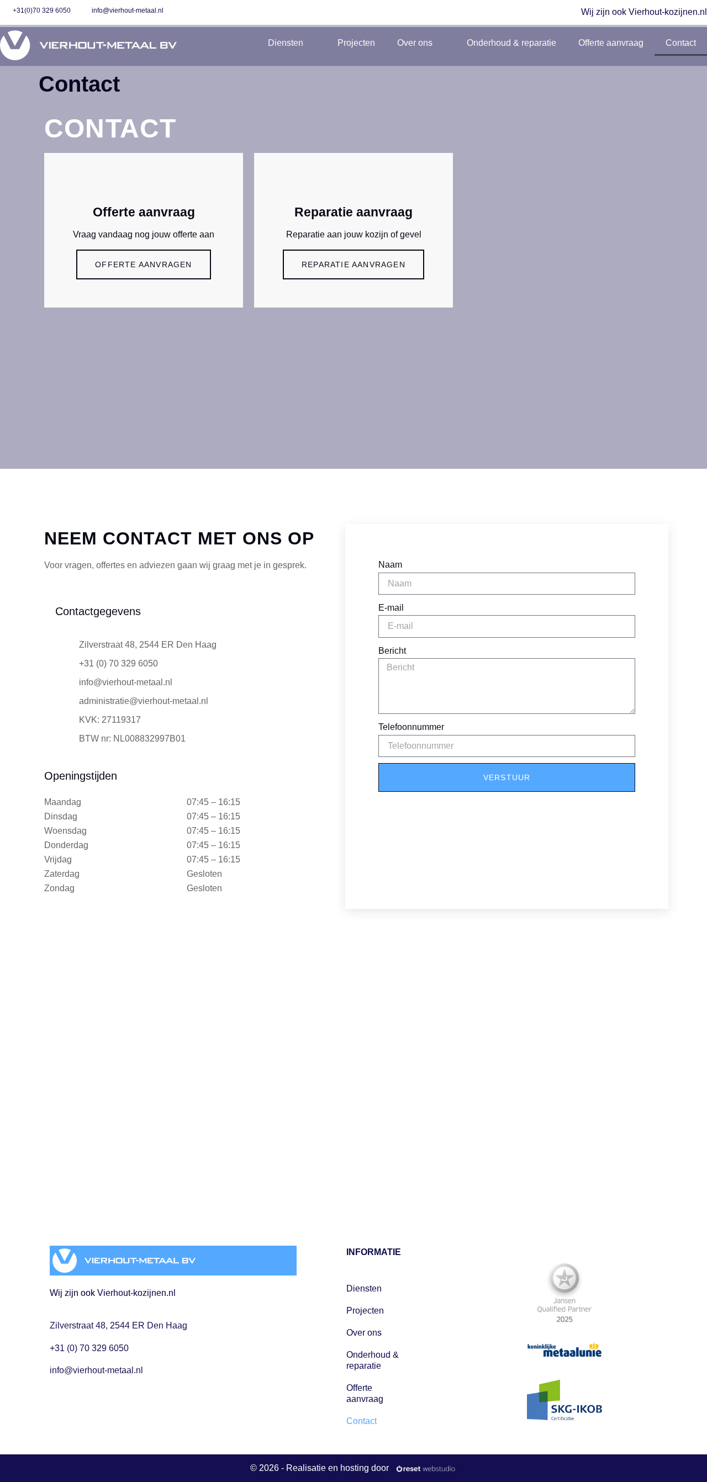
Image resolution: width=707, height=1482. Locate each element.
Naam (390, 564)
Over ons (414, 42)
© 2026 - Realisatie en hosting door (319, 1468)
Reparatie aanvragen (353, 264)
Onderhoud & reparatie (511, 42)
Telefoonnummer (411, 727)
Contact (681, 42)
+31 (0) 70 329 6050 (89, 1348)
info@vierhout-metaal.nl (96, 1370)
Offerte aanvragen (143, 264)
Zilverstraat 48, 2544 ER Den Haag (118, 1325)
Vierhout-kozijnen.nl (136, 1293)
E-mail (391, 607)
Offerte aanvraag (610, 42)
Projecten (356, 42)
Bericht (392, 650)
